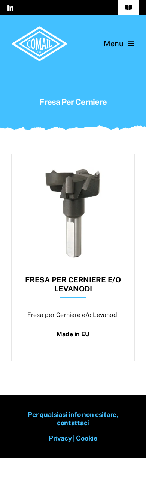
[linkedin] (10, 8)
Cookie (86, 438)
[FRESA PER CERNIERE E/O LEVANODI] (73, 172)
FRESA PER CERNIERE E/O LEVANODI (73, 284)
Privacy (60, 438)
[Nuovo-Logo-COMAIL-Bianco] (39, 29)
